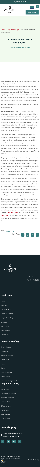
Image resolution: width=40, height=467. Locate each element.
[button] (37, 6)
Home (3, 30)
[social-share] (22, 235)
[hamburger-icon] (32, 7)
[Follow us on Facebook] (8, 441)
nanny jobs (4, 215)
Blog (8, 30)
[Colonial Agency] (10, 9)
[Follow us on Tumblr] (19, 441)
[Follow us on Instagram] (2, 441)
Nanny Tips (15, 30)
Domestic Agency (12, 213)
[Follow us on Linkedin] (14, 441)
